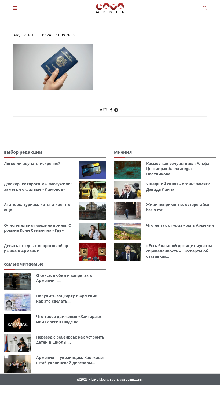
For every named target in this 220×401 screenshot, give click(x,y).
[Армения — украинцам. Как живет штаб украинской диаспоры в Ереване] (17, 364)
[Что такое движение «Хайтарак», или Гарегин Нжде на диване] (17, 323)
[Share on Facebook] (111, 109)
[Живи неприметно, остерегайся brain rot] (127, 211)
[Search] (204, 8)
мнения (123, 152)
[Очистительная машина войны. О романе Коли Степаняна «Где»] (92, 232)
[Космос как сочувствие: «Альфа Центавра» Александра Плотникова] (127, 170)
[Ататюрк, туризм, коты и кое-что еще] (92, 211)
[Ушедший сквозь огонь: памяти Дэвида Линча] (127, 190)
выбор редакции (23, 152)
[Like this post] (105, 109)
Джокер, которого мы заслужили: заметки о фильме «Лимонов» (38, 186)
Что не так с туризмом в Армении (180, 225)
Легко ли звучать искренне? (32, 163)
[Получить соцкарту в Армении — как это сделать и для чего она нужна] (17, 302)
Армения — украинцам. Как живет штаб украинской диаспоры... (70, 360)
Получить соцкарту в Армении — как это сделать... (69, 298)
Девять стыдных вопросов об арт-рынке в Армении (38, 248)
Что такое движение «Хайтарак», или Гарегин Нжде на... (69, 319)
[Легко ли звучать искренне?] (92, 170)
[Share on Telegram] (116, 109)
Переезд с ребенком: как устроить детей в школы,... (70, 339)
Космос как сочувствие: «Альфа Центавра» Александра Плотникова (177, 168)
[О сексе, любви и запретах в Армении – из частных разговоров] (17, 282)
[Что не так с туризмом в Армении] (127, 232)
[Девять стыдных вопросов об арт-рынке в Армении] (92, 252)
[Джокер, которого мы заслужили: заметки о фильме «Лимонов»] (92, 190)
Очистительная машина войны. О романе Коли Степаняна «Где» (37, 228)
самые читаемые (23, 264)
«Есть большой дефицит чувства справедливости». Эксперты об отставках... (179, 251)
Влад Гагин (23, 34)
